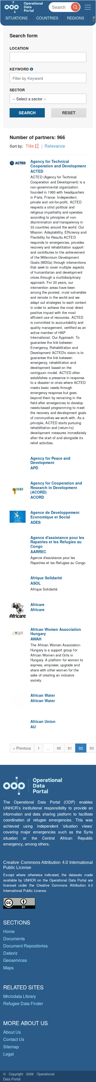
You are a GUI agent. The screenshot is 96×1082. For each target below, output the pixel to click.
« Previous (22, 748)
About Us (12, 1032)
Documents (14, 938)
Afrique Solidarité (46, 577)
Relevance (55, 146)
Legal (8, 1054)
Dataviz (10, 953)
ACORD (37, 497)
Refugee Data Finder (23, 1003)
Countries (47, 18)
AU (33, 726)
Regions (75, 18)
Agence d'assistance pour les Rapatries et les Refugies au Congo (57, 542)
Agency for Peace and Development (50, 460)
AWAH (35, 639)
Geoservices (15, 960)
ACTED (36, 171)
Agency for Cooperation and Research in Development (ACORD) (56, 487)
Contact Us (13, 1039)
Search (27, 113)
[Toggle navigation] (88, 7)
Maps (8, 968)
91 (70, 748)
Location (19, 48)
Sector (17, 89)
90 (59, 748)
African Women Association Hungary (55, 631)
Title (30, 146)
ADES (35, 522)
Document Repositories (25, 946)
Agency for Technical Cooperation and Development (58, 163)
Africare (37, 604)
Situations (16, 18)
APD (34, 467)
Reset (68, 113)
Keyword (20, 69)
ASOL (35, 583)
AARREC (38, 551)
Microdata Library (19, 996)
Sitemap (11, 1047)
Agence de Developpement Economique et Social (54, 515)
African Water (42, 695)
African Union (42, 721)
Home (9, 931)
